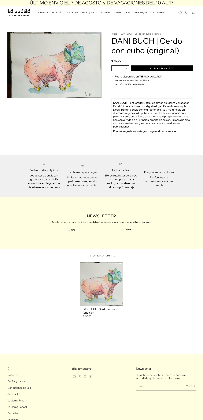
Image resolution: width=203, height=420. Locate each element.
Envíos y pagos (16, 381)
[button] (43, 12)
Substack (12, 394)
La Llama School (17, 406)
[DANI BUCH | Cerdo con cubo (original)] (101, 284)
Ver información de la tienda (129, 84)
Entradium (13, 413)
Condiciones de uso (19, 387)
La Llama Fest (15, 400)
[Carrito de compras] (193, 12)
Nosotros (12, 375)
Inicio (114, 33)
